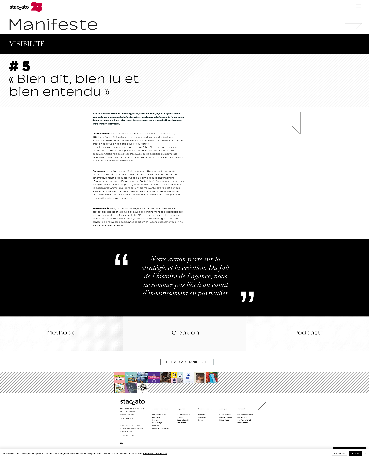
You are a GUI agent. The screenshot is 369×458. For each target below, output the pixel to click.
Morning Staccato (160, 428)
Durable (201, 414)
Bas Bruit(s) (157, 423)
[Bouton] (119, 377)
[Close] (365, 453)
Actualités (181, 423)
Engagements (183, 414)
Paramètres (339, 453)
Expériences (225, 414)
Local (200, 420)
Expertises (224, 420)
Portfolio (156, 417)
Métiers (180, 417)
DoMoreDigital (225, 417)
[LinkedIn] (121, 443)
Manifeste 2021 (159, 414)
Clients (155, 420)
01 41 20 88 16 (126, 418)
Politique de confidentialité (155, 453)
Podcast (156, 425)
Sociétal (202, 417)
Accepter (356, 453)
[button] (359, 6)
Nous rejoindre (183, 420)
